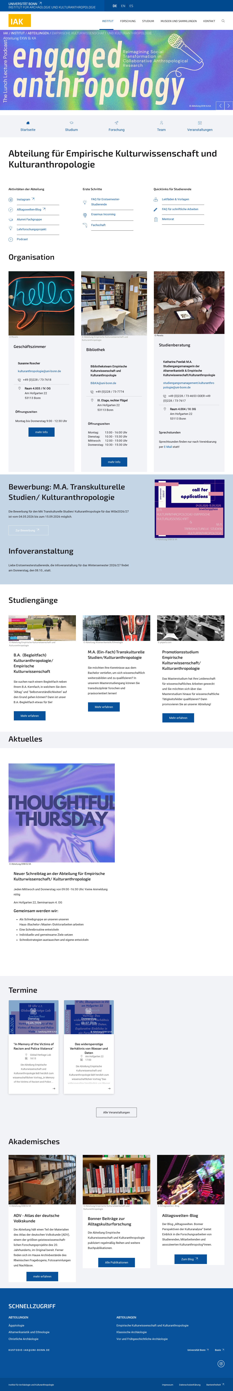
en (123, 6)
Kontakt (209, 21)
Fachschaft (98, 225)
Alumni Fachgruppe (29, 219)
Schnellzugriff (32, 1305)
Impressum (167, 1384)
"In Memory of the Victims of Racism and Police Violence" (33, 1046)
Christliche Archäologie (23, 1339)
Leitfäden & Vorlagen (175, 199)
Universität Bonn (23, 4)
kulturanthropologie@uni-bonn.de (39, 371)
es (131, 6)
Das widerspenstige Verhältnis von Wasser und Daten (89, 1047)
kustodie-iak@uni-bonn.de (29, 1350)
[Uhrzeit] (21, 1058)
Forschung (128, 21)
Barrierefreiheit (213, 1384)
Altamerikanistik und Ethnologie (29, 1332)
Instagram (23, 199)
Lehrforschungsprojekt (31, 229)
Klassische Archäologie (131, 1332)
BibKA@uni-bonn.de (103, 383)
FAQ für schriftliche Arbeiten (180, 209)
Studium (148, 21)
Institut (107, 21)
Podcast (22, 239)
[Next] (228, 106)
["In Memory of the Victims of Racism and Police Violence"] (54, 1088)
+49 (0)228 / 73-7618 (37, 379)
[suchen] (221, 23)
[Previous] (220, 106)
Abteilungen (38, 33)
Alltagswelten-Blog (29, 209)
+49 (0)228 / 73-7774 (110, 391)
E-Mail (168, 446)
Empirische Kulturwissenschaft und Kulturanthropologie (152, 1325)
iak (5, 33)
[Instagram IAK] (221, 1364)
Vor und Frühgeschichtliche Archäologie (142, 1339)
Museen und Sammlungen (179, 21)
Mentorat (168, 219)
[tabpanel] (116, 70)
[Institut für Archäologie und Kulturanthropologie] (20, 20)
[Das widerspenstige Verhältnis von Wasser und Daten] (109, 1088)
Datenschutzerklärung (189, 1384)
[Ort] (21, 1055)
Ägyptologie (16, 1325)
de (115, 6)
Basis (218, 1350)
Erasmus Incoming (103, 214)
